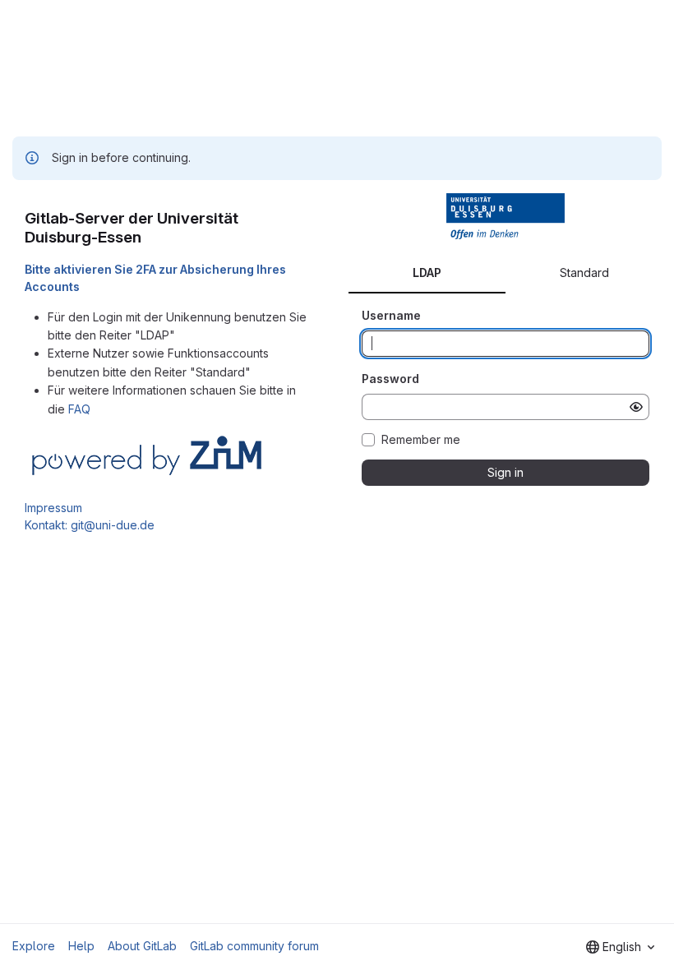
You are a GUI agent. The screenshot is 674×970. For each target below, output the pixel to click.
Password (390, 379)
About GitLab (142, 946)
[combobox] (620, 947)
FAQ (79, 409)
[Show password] (636, 407)
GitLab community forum (254, 946)
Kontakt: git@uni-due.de (90, 525)
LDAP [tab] (427, 272)
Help (81, 946)
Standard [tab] (584, 272)
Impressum (53, 508)
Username (391, 315)
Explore (33, 946)
